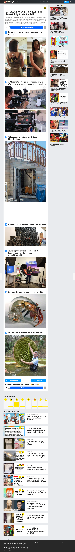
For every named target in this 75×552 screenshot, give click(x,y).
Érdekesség (25, 1)
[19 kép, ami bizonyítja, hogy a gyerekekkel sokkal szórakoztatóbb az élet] (59, 68)
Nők (11, 547)
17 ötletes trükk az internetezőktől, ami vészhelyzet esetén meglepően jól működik (36, 530)
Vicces (37, 1)
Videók (5, 550)
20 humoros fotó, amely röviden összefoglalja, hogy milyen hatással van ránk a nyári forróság (58, 18)
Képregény (31, 1)
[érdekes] (45, 8)
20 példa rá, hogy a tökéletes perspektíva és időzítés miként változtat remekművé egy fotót (36, 455)
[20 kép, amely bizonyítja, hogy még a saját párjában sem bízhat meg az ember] (59, 124)
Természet (14, 548)
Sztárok (5, 548)
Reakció (17, 547)
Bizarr (8, 542)
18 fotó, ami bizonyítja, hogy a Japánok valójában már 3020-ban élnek (36, 442)
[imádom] (23, 465)
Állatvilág (19, 1)
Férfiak (5, 543)
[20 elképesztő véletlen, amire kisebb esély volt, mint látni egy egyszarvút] (14, 493)
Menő (7, 546)
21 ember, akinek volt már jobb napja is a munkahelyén (58, 117)
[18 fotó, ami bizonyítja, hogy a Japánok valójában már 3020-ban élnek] (14, 443)
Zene (10, 550)
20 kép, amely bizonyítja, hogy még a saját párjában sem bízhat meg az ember (58, 130)
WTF (7, 550)
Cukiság (12, 542)
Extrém (21, 542)
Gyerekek (20, 543)
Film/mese (9, 543)
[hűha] (23, 427)
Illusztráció (6, 544)
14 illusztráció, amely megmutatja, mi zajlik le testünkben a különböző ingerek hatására (58, 47)
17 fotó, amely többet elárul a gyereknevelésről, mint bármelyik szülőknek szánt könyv (57, 32)
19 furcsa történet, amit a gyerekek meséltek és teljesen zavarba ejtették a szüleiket (36, 430)
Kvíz (41, 1)
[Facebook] (32, 542)
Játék (10, 544)
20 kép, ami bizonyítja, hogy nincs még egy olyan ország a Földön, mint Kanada (36, 517)
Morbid (16, 546)
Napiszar (24, 546)
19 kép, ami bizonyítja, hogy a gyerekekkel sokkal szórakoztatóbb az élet (58, 75)
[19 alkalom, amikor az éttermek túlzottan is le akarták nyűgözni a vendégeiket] (59, 137)
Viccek (22, 548)
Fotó (31, 451)
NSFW (14, 547)
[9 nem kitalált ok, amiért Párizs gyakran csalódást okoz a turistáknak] (14, 418)
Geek (15, 543)
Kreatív (32, 526)
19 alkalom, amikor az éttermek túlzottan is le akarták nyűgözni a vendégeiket (57, 144)
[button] (49, 2)
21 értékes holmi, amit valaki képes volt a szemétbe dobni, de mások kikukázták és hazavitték (36, 480)
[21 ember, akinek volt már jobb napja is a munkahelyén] (59, 111)
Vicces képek (26, 548)
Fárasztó (27, 542)
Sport (21, 547)
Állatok (5, 542)
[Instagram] (35, 542)
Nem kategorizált (7, 547)
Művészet (36, 501)
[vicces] (20, 452)
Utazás (36, 414)
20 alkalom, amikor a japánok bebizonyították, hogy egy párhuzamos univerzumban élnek (36, 467)
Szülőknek (9, 548)
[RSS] (37, 542)
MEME (5, 546)
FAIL (24, 542)
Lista (13, 8)
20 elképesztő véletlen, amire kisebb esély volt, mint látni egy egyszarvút (36, 492)
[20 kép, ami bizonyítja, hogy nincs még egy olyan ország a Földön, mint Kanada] (14, 518)
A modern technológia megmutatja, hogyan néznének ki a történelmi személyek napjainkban (36, 505)
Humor (24, 543)
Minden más (33, 414)
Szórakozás (45, 1)
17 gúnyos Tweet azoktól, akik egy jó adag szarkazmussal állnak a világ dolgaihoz (58, 61)
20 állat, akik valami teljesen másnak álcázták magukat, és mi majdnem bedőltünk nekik (58, 89)
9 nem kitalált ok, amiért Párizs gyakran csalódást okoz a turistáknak (36, 418)
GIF (17, 543)
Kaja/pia (13, 544)
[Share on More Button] (45, 27)
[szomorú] (23, 415)
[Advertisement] (25, 212)
